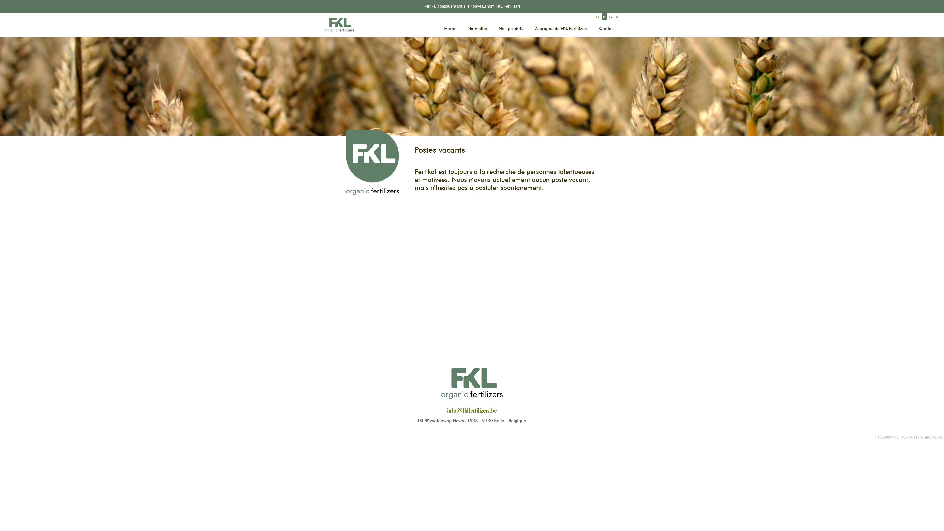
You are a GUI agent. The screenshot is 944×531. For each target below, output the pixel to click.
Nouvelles (477, 28)
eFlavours (934, 437)
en (597, 17)
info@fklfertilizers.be (472, 410)
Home (450, 28)
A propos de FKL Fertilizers (561, 28)
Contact (607, 28)
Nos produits (511, 28)
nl (617, 17)
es (610, 17)
